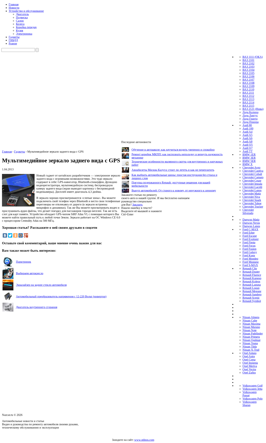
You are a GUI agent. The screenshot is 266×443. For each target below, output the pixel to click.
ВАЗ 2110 (248, 89)
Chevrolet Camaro (252, 177)
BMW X (247, 164)
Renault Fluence (251, 274)
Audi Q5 (247, 144)
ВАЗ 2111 (248, 92)
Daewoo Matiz (250, 219)
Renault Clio (249, 268)
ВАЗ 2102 (248, 63)
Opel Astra (248, 356)
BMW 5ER (249, 161)
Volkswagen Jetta (252, 388)
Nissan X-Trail (250, 349)
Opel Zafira (249, 372)
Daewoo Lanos (251, 226)
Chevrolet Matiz (251, 193)
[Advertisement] (148, 270)
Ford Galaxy (249, 252)
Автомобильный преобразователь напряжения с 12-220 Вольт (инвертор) (61, 296)
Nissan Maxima (251, 323)
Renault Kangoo (251, 278)
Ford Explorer (250, 239)
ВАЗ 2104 (248, 69)
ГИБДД (13, 40)
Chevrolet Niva (251, 196)
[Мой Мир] (20, 235)
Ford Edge (248, 232)
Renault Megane (251, 291)
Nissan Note (249, 330)
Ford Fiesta (248, 242)
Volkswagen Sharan (249, 403)
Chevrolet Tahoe (251, 203)
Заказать (137, 204)
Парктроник (23, 261)
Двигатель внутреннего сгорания (36, 307)
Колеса (20, 23)
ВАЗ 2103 (248, 66)
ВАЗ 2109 (248, 86)
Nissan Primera (251, 336)
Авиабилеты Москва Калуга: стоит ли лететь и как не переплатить (173, 169)
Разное (13, 43)
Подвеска (22, 17)
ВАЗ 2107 (248, 79)
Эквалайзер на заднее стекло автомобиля (41, 284)
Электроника (24, 33)
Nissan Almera (250, 317)
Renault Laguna (251, 284)
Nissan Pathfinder (252, 333)
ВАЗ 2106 (248, 76)
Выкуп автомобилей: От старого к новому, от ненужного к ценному (174, 190)
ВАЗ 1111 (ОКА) (252, 56)
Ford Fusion (249, 248)
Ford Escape (249, 235)
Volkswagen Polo (252, 398)
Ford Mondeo (250, 258)
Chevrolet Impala (252, 183)
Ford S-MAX (250, 265)
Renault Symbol (251, 301)
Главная (13, 4)
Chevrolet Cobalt (252, 174)
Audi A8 (247, 141)
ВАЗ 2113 (248, 99)
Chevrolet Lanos (251, 190)
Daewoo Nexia (251, 222)
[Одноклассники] (15, 235)
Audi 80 (247, 125)
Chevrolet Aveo (251, 167)
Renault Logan (250, 287)
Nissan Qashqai (251, 340)
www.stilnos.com (144, 439)
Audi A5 (247, 135)
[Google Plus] (26, 235)
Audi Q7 (247, 148)
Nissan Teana (250, 343)
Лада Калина (250, 112)
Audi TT (247, 151)
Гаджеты (14, 37)
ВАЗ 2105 (248, 73)
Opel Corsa (249, 359)
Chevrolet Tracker (252, 206)
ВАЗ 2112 (248, 95)
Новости (14, 7)
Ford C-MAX (250, 229)
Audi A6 (247, 138)
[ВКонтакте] (5, 235)
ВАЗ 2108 (248, 82)
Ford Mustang (250, 261)
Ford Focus (249, 245)
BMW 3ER (249, 157)
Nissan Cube (249, 320)
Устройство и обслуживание (26, 10)
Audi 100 (247, 128)
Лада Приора (250, 121)
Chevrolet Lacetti (252, 187)
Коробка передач (26, 27)
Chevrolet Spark (251, 200)
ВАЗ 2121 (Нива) (252, 108)
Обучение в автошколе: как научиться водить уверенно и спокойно (173, 149)
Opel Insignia (250, 362)
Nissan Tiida (249, 346)
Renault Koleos (251, 281)
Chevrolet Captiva (252, 170)
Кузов (19, 30)
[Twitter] (10, 235)
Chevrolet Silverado (248, 211)
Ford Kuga (248, 255)
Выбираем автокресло (29, 273)
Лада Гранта (249, 118)
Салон (20, 20)
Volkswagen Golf (252, 385)
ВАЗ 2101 (248, 60)
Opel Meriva (249, 366)
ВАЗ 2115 (248, 105)
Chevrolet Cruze (251, 180)
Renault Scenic (251, 297)
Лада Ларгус (250, 115)
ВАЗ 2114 (248, 102)
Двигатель (22, 14)
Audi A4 (247, 131)
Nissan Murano (251, 327)
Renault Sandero (251, 294)
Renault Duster (251, 271)
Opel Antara (249, 353)
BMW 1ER (249, 154)
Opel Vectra (249, 369)
